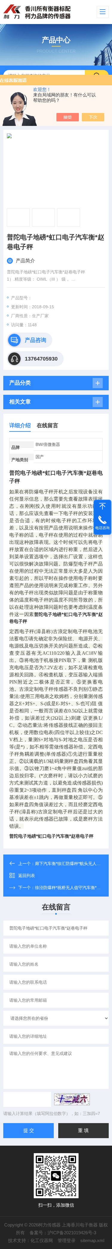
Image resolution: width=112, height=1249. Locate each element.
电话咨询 (102, 528)
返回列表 (26, 875)
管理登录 (67, 1240)
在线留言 (47, 425)
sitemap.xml (92, 1240)
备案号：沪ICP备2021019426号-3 (63, 1232)
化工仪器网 (41, 1240)
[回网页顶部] (102, 506)
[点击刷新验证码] (72, 1099)
